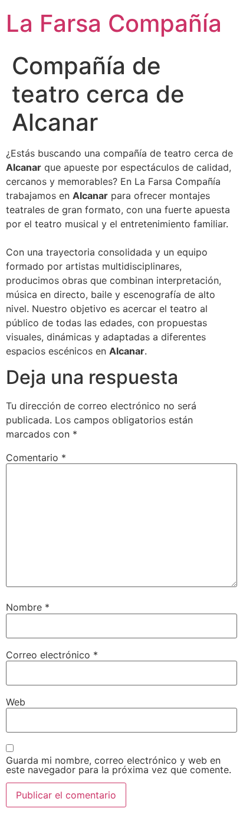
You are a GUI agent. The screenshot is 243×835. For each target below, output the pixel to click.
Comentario (36, 457)
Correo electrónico (52, 655)
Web (15, 702)
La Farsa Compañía (114, 23)
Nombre (28, 607)
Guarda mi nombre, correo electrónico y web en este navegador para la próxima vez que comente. (118, 765)
